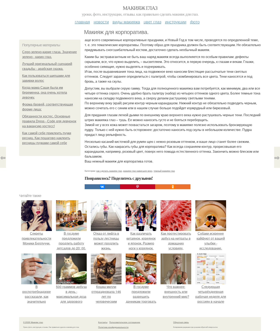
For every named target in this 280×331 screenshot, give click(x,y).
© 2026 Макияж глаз (33, 322)
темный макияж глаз (164, 170)
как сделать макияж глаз (109, 170)
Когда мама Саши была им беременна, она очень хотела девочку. (44, 92)
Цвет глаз (152, 22)
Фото (195, 22)
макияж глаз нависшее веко (137, 170)
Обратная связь (181, 322)
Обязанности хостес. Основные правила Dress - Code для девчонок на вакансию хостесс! (49, 121)
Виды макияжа (126, 22)
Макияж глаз (140, 7)
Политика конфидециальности (113, 327)
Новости (101, 22)
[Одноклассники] (172, 186)
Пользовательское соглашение (124, 322)
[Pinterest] (137, 186)
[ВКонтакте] (102, 186)
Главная (82, 22)
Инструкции (175, 22)
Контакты (102, 322)
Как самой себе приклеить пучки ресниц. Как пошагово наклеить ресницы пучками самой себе (46, 138)
